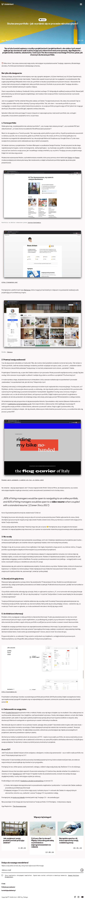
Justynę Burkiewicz (34, 222)
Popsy (77, 157)
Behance (27, 290)
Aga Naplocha (8, 40)
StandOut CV (17, 774)
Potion (70, 157)
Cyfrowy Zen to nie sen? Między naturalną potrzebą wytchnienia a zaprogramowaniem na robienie (42, 842)
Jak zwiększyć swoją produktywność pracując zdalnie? (13, 840)
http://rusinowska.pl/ (9, 692)
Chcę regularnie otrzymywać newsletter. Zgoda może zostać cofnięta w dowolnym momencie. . (42, 876)
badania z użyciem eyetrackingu (32, 781)
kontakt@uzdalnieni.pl (8, 890)
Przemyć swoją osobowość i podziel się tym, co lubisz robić (23, 480)
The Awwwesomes (19, 806)
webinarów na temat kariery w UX (19, 404)
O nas (3, 884)
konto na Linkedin (19, 797)
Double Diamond (12, 713)
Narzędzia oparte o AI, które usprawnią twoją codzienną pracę (68, 840)
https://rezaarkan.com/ (10, 282)
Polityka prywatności (8, 887)
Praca (43, 20)
